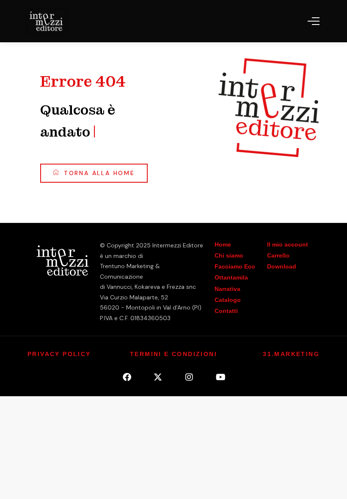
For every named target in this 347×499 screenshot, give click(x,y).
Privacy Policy (59, 354)
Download (281, 266)
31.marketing (291, 354)
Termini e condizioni (173, 354)
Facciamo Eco (235, 266)
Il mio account (287, 244)
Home (223, 244)
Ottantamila (231, 277)
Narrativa (227, 288)
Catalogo (228, 299)
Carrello (278, 255)
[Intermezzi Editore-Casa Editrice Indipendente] (46, 21)
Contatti (226, 310)
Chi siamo (229, 255)
